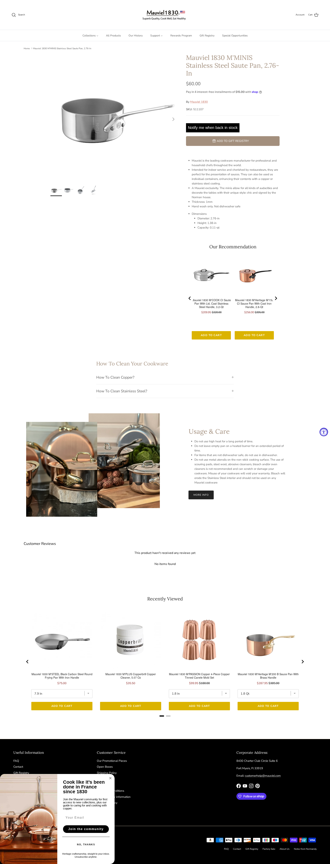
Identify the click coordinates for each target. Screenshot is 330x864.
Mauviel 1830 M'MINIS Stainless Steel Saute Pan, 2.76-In (62, 48)
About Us (285, 848)
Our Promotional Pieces (112, 761)
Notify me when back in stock (213, 127)
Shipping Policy (107, 773)
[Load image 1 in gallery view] (114, 117)
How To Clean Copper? (115, 377)
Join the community (86, 829)
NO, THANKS (86, 844)
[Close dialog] (110, 778)
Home (27, 48)
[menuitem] (90, 35)
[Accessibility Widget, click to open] (323, 432)
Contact (18, 767)
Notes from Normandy (305, 848)
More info (201, 495)
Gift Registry (21, 773)
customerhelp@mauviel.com (263, 776)
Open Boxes (105, 767)
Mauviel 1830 (199, 102)
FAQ (16, 761)
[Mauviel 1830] (165, 15)
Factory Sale (269, 848)
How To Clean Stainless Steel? (121, 391)
